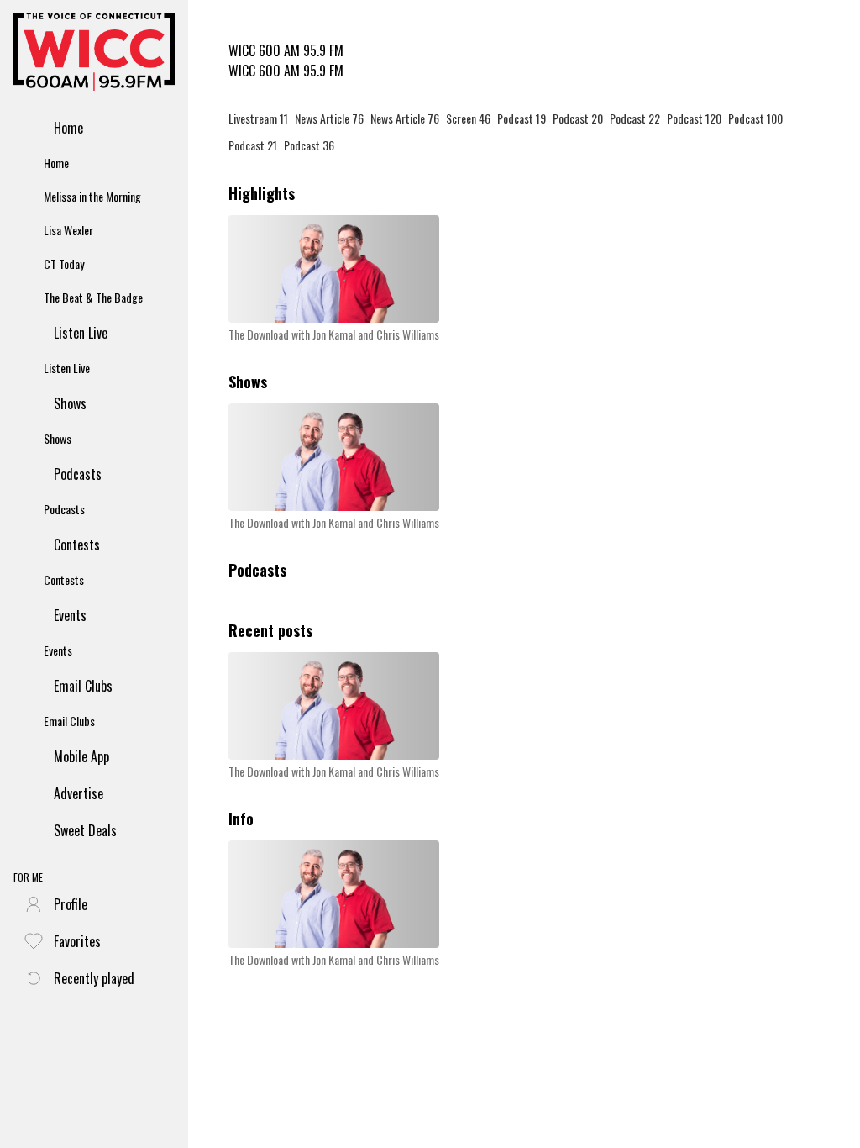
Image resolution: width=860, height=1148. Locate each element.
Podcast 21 (252, 145)
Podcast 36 (309, 145)
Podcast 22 (635, 118)
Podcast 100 (755, 118)
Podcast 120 (694, 118)
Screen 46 (468, 118)
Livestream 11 (258, 118)
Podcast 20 (578, 118)
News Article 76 (329, 118)
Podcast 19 (521, 118)
